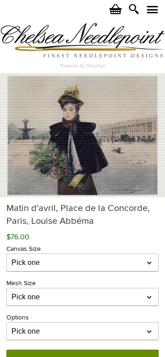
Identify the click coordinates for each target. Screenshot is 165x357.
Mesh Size (21, 283)
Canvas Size (23, 249)
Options (17, 317)
